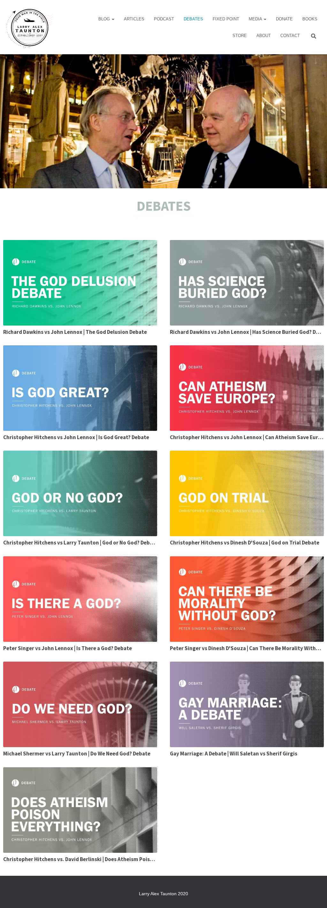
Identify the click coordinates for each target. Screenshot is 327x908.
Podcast (164, 19)
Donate (284, 19)
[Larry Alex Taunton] (29, 27)
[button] (112, 19)
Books (309, 19)
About (263, 35)
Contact (290, 35)
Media (256, 19)
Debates (193, 19)
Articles (134, 19)
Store (239, 35)
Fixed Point (226, 19)
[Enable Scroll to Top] (314, 895)
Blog (104, 19)
